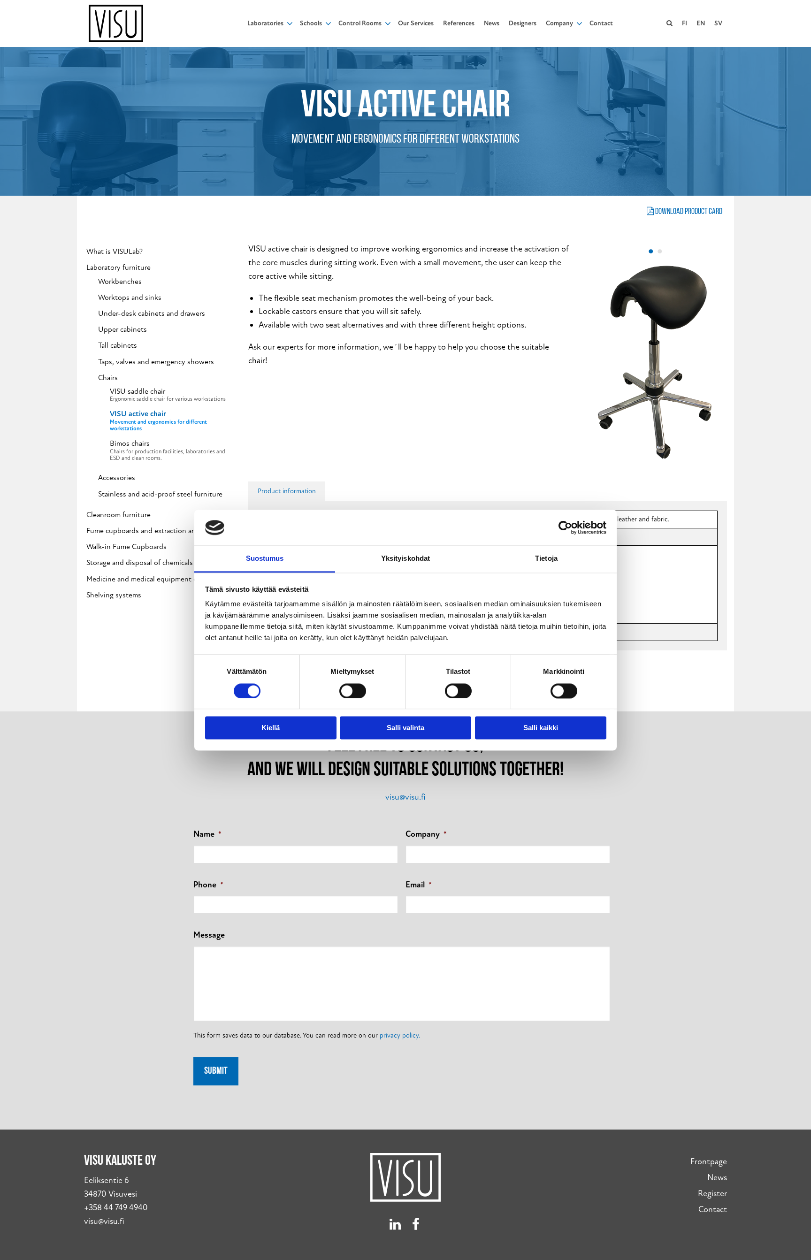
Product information (287, 491)
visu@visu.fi (405, 797)
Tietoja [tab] (546, 559)
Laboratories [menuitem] (265, 23)
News (717, 1177)
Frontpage (708, 1161)
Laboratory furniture (118, 267)
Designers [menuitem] (522, 23)
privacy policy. (400, 1035)
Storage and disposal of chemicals (139, 562)
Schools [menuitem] (311, 23)
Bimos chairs (167, 450)
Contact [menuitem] (601, 23)
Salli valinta (405, 728)
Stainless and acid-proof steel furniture (160, 494)
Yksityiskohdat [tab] (405, 559)
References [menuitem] (458, 23)
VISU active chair (158, 421)
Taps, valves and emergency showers (156, 362)
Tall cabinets (117, 345)
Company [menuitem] (559, 23)
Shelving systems (113, 595)
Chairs (108, 378)
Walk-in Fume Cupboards (126, 546)
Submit (216, 1071)
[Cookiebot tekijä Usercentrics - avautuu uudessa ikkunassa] (565, 527)
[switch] (352, 690)
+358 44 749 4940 (116, 1207)
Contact (712, 1209)
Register (712, 1193)
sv (718, 23)
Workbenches (120, 281)
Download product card (688, 212)
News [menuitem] (491, 23)
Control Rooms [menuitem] (360, 23)
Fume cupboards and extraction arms (144, 531)
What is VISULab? (114, 251)
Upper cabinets (122, 329)
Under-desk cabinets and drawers (151, 313)
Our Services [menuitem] (416, 23)
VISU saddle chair (168, 395)
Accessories (116, 477)
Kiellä (270, 728)
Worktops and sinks (129, 297)
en (700, 23)
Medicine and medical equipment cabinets (153, 579)
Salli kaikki (540, 728)
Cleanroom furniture (118, 515)
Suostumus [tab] (265, 559)
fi (684, 23)
